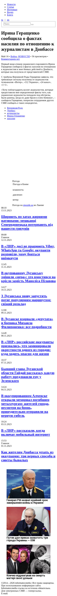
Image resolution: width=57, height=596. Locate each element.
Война (14, 56)
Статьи (10, 7)
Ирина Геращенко (16, 116)
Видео (10, 12)
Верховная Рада (15, 108)
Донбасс (11, 110)
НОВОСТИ (24, 56)
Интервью (12, 9)
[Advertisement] (28, 150)
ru (2, 20)
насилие (11, 118)
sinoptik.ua (28, 205)
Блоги (10, 15)
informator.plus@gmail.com (21, 593)
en (8, 20)
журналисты (13, 113)
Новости (11, 4)
